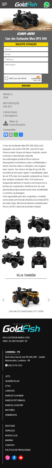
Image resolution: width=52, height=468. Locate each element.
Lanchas (10, 390)
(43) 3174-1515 (14, 365)
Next (48, 299)
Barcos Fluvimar (14, 395)
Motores (10, 410)
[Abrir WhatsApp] (45, 461)
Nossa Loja (11, 435)
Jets (7, 376)
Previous (3, 299)
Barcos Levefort (14, 405)
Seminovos (11, 414)
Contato (10, 445)
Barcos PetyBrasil (15, 400)
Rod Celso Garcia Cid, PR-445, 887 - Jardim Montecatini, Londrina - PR (25, 359)
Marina (9, 440)
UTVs (7, 386)
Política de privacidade (18, 449)
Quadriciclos (12, 381)
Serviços (10, 430)
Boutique (10, 425)
